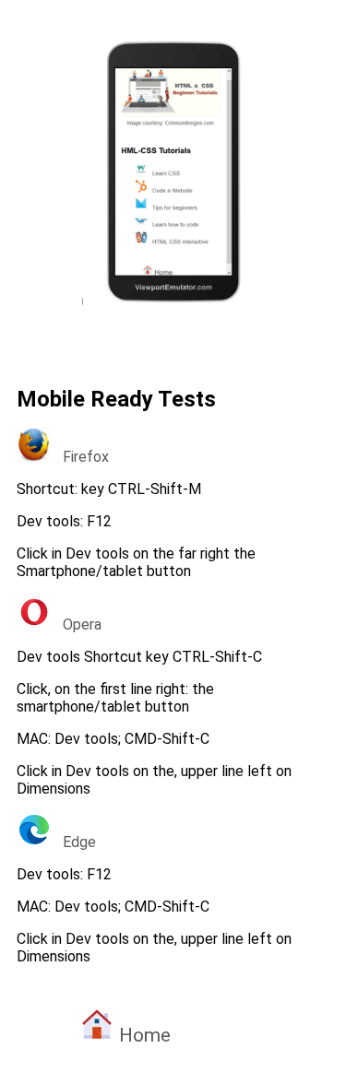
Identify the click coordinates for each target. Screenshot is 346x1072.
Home (142, 1035)
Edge (74, 842)
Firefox (80, 456)
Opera (76, 624)
